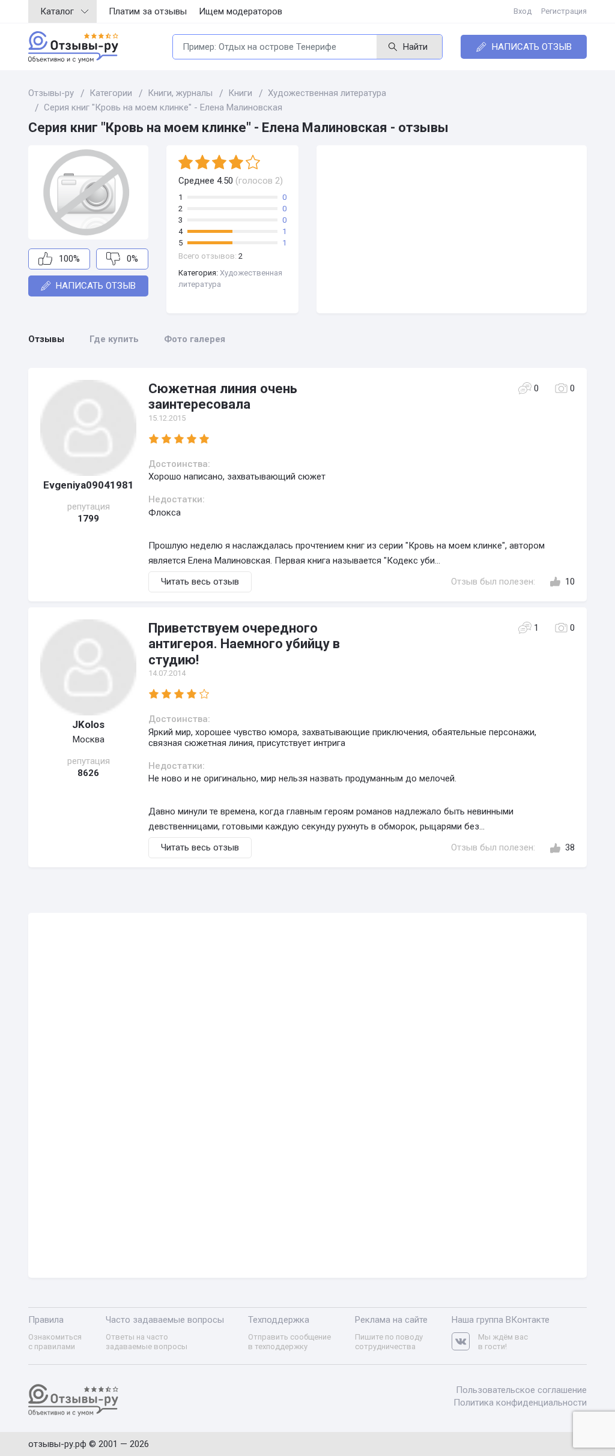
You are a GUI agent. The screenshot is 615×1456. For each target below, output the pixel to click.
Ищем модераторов (240, 11)
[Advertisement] (452, 229)
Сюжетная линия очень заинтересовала (222, 396)
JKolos (88, 724)
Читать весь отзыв (200, 581)
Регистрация (564, 11)
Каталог (57, 11)
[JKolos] (88, 667)
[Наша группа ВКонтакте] (465, 1341)
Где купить (114, 339)
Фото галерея (194, 339)
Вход (523, 11)
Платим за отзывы (148, 11)
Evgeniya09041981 (88, 485)
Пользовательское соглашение (521, 1390)
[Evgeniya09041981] (88, 428)
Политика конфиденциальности (520, 1402)
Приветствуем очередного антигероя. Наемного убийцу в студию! (244, 644)
